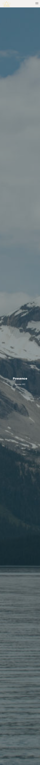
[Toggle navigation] (36, 3)
